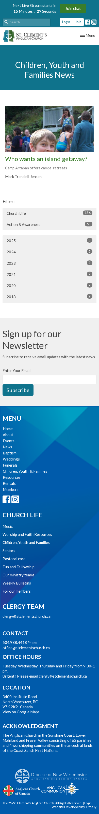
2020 (49, 285)
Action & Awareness (49, 224)
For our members (17, 591)
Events (8, 440)
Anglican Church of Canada (21, 790)
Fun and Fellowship (19, 566)
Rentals (9, 483)
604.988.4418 (15, 642)
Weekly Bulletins (17, 583)
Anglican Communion (60, 789)
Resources (12, 477)
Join (78, 22)
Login (66, 22)
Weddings (11, 459)
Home (8, 428)
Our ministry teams (19, 575)
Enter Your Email (16, 370)
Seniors (9, 550)
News (7, 447)
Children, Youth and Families (26, 542)
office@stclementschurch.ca (26, 647)
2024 (49, 251)
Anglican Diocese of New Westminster (52, 773)
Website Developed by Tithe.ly (74, 807)
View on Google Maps (21, 712)
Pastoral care (14, 558)
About (8, 434)
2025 (49, 240)
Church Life (49, 213)
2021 (49, 274)
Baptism (9, 453)
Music (8, 526)
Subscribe (18, 390)
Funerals (10, 465)
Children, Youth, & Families (25, 471)
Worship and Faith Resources (27, 534)
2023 (49, 263)
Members (11, 489)
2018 (49, 296)
